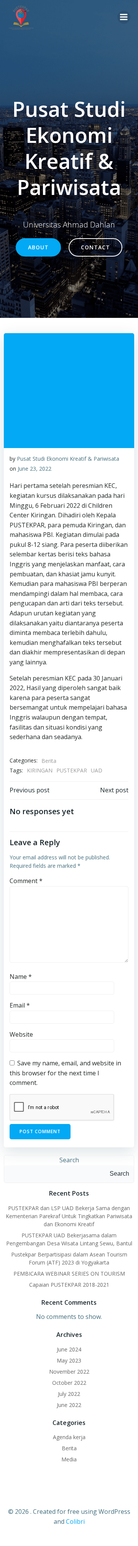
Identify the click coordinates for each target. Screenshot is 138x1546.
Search (69, 1160)
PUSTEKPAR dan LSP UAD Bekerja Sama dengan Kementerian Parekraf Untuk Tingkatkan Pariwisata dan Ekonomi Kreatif (69, 1216)
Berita (48, 760)
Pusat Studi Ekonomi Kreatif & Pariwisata (68, 458)
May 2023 (69, 1360)
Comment (26, 881)
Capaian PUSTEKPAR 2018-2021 (69, 1284)
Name (21, 976)
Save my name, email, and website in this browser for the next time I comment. (65, 1073)
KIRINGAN (40, 770)
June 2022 (69, 1405)
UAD (96, 770)
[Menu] (123, 17)
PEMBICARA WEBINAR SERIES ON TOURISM (69, 1273)
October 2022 (69, 1382)
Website (21, 1034)
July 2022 (69, 1393)
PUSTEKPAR (71, 770)
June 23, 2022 (34, 468)
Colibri (75, 1521)
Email (20, 1005)
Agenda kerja (69, 1437)
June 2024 (69, 1349)
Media (69, 1459)
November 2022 (69, 1371)
